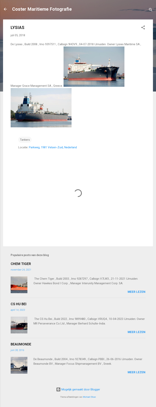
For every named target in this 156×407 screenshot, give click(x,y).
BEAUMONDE (21, 344)
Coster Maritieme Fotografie (42, 9)
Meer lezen (136, 292)
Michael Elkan (89, 397)
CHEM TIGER (21, 264)
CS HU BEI (18, 304)
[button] (143, 28)
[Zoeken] (150, 10)
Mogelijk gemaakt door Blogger (80, 389)
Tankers (25, 139)
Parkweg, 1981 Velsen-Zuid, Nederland (53, 147)
